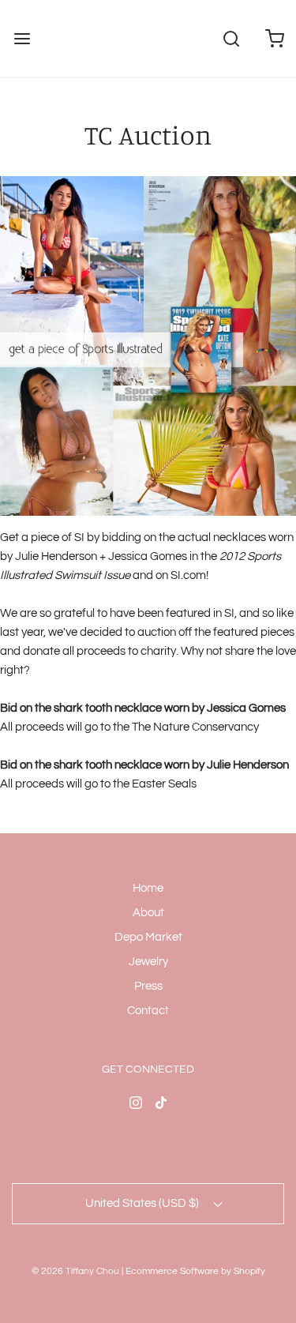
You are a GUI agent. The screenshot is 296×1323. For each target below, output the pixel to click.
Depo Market (148, 937)
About (148, 913)
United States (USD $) (143, 1203)
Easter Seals (164, 784)
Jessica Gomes (246, 708)
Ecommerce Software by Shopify (195, 1271)
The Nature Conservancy (195, 727)
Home (148, 888)
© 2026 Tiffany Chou (75, 1271)
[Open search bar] (231, 39)
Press (148, 986)
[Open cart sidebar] (274, 39)
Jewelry (148, 962)
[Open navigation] (21, 39)
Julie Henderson (248, 765)
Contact (148, 1011)
